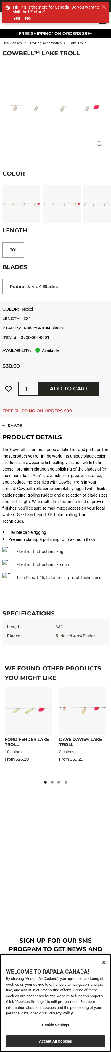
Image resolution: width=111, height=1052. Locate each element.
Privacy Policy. (61, 1013)
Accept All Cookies (55, 1041)
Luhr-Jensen (12, 43)
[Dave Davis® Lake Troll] (83, 711)
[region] (55, 1003)
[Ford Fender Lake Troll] (28, 711)
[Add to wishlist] (8, 389)
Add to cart (69, 388)
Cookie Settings (55, 1025)
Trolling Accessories (45, 43)
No (28, 18)
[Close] (103, 962)
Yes (16, 18)
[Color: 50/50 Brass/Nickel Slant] (21, 204)
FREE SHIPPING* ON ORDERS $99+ (55, 33)
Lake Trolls (77, 43)
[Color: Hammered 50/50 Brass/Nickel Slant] (62, 204)
